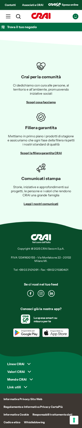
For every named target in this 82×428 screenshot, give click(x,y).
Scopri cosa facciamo (41, 102)
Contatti (10, 5)
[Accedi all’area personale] (75, 16)
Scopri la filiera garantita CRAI (41, 153)
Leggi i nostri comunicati (41, 204)
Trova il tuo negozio (22, 27)
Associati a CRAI (32, 5)
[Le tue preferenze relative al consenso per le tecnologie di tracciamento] (74, 420)
